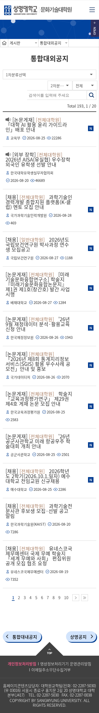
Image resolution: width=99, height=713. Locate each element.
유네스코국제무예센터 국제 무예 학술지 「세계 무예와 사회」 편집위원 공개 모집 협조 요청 (39, 556)
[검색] (91, 95)
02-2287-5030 (84, 685)
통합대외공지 (50, 43)
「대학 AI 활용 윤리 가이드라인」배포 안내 (36, 124)
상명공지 (78, 636)
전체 (79, 85)
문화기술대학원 (56, 9)
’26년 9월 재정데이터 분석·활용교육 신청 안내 (38, 324)
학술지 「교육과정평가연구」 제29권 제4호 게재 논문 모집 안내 (39, 398)
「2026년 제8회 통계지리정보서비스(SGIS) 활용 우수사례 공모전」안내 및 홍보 (38, 361)
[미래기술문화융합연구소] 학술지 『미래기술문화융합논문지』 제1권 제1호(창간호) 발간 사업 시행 (38, 284)
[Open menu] (92, 9)
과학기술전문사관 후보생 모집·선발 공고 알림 (39, 511)
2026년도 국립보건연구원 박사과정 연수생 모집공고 (37, 244)
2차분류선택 (61, 85)
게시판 (15, 43)
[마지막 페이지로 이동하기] (84, 597)
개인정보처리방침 (22, 663)
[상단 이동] (49, 649)
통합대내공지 (24, 636)
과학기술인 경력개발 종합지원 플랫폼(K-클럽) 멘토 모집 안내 (39, 202)
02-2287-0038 (81, 695)
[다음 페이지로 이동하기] (75, 597)
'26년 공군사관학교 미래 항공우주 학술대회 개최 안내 (38, 441)
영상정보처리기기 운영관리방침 (65, 663)
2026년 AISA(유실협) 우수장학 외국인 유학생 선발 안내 (38, 159)
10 (66, 597)
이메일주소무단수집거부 (51, 669)
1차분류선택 (16, 74)
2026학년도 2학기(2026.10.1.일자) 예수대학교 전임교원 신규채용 (38, 476)
